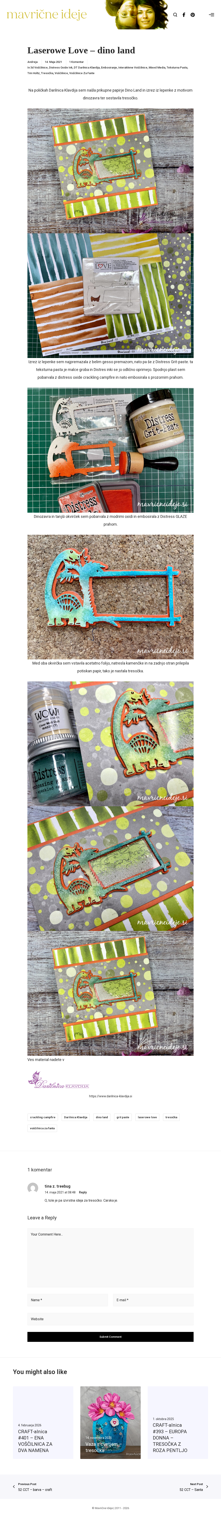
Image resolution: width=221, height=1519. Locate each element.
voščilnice (61, 73)
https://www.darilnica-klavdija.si (110, 1096)
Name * (36, 1300)
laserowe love (147, 1117)
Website (37, 1319)
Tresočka (47, 73)
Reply (83, 1192)
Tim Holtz (33, 73)
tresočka (171, 1117)
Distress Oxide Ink (61, 67)
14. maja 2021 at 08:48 (60, 1192)
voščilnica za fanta (42, 1128)
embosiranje (109, 67)
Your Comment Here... (47, 1234)
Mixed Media (157, 67)
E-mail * (122, 1300)
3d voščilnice (39, 67)
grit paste (123, 1117)
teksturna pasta (177, 67)
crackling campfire (42, 1117)
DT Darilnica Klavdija (87, 67)
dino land (102, 1117)
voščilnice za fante (82, 73)
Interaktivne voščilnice (132, 67)
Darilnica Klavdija (75, 1117)
